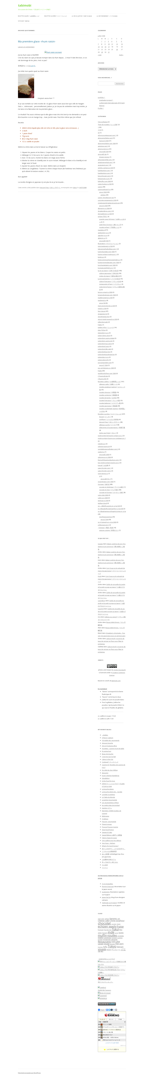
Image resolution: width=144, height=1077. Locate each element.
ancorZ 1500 (103, 365)
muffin (102, 935)
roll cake (115, 941)
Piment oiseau (107, 824)
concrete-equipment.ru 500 (107, 200)
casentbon (101, 601)
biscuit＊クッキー (105, 417)
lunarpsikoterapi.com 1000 (107, 295)
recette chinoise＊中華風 (107, 392)
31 (109, 52)
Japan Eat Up (106, 897)
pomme (120, 938)
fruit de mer (108, 930)
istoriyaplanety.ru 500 (105, 246)
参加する (123, 1045)
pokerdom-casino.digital (106, 338)
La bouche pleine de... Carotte (112, 792)
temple (112, 944)
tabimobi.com (115, 681)
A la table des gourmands (110, 740)
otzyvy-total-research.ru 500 (107, 319)
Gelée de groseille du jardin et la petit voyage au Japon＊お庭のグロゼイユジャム (111, 587)
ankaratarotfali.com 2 (105, 160)
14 (98, 47)
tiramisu (100, 947)
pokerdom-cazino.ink (105, 341)
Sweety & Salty (107, 832)
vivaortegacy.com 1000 (105, 482)
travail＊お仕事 (103, 465)
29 (102, 52)
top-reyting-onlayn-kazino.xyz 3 (108, 463)
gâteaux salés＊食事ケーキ (108, 384)
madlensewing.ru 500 (105, 298)
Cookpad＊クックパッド (110, 762)
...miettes (105, 735)
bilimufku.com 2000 (104, 181)
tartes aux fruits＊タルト (107, 433)
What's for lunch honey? (110, 846)
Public (100, 371)
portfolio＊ (101, 97)
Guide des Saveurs (104, 990)
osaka (100, 937)
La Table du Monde (108, 797)
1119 (99, 130)
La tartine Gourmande (109, 800)
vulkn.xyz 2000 (103, 498)
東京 (102, 951)
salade (101, 944)
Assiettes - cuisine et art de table (113, 749)
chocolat (104, 923)
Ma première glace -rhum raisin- (37, 41)
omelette (120, 936)
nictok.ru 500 (102, 308)
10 (109, 44)
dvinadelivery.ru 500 (105, 214)
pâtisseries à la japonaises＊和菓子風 (112, 428)
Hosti (99, 576)
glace (75, 188)
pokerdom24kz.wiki (104, 349)
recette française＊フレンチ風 (109, 400)
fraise (120, 926)
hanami (105, 933)
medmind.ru (102, 300)
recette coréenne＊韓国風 (108, 395)
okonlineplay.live (103, 317)
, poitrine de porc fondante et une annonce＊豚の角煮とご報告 (112, 546)
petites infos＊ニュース (106, 327)
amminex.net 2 (103, 146)
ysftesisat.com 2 (103, 525)
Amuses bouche (107, 743)
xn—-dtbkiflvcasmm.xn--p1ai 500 (109, 506)
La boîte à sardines (108, 795)
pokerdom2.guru (103, 346)
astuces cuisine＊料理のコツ (109, 530)
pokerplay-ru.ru (103, 357)
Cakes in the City (107, 759)
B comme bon (106, 751)
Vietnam (120, 947)
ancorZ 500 (104, 519)
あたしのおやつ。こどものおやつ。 (113, 849)
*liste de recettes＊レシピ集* (108, 125)
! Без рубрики (103, 122)
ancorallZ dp (102, 154)
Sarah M (101, 609)
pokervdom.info (103, 360)
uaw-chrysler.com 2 (104, 471)
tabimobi (24, 5)
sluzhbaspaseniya (105, 517)
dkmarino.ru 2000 (104, 208)
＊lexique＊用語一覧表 (105, 528)
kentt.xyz (101, 257)
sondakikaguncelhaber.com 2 (108, 449)
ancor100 (102, 303)
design (118, 924)
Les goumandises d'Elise (110, 803)
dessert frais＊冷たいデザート (50, 188)
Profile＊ (101, 108)
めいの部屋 (105, 854)
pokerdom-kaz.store (105, 344)
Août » (121, 55)
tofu (105, 946)
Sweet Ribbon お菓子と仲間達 (112, 835)
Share (102, 1010)
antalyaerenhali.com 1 (105, 162)
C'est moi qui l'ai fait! (109, 757)
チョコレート (116, 950)
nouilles (112, 935)
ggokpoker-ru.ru (103, 233)
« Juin (99, 55)
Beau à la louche (107, 754)
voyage (102, 949)
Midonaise (105, 816)
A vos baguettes (107, 884)
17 (109, 47)
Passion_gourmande (109, 822)
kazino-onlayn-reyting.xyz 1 (107, 254)
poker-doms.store (104, 336)
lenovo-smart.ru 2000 (105, 292)
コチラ (33, 66)
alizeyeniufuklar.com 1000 (107, 143)
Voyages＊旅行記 (23, 21)
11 (112, 44)
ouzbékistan (107, 938)
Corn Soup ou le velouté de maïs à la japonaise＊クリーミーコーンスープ (112, 571)
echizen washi (107, 926)
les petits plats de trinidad (111, 805)
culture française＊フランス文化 (110, 281)
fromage (101, 930)
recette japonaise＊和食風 (108, 406)
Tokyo (112, 946)
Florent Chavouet (108, 886)
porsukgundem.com (104, 363)
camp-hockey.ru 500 (104, 184)
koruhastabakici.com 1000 (107, 265)
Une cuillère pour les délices (111, 841)
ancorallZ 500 (103, 152)
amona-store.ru (103, 149)
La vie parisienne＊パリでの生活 (107, 16)
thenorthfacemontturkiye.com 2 (108, 460)
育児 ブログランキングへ (105, 982)
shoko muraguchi (120, 670)
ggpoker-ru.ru (102, 235)
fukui (115, 929)
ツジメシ (105, 868)
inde (111, 932)
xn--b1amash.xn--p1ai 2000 (107, 522)
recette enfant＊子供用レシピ (109, 227)
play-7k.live (102, 330)
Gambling (101, 230)
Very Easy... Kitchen (108, 843)
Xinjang (109, 950)
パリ (123, 949)
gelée (100, 933)
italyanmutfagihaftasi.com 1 (107, 249)
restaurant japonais (110, 939)
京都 (99, 951)
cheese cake (103, 920)
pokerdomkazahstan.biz (106, 354)
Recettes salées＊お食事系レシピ (28, 16)
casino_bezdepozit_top (106, 198)
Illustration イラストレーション (108, 244)
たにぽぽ (105, 865)
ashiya (107, 919)
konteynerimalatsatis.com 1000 (108, 263)
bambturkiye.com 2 (104, 173)
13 (122, 44)
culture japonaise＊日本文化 (108, 273)
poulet (100, 940)
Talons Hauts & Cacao (109, 838)
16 (105, 47)
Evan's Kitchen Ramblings (110, 776)
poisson (114, 938)
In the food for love (108, 781)
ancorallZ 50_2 (105, 479)
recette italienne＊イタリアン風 (110, 403)
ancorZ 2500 (103, 206)
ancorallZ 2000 (104, 455)
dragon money (104, 157)
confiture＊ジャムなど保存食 (109, 419)
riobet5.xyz (101, 444)
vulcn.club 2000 (103, 495)
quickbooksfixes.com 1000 (107, 373)
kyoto (121, 932)
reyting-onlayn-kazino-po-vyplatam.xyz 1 (112, 438)
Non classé (101, 311)
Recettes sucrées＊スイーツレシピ (55, 16)
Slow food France (108, 830)
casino (100, 187)
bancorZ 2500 (103, 141)
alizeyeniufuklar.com (105, 138)
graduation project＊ (106, 100)
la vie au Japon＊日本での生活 (82, 16)
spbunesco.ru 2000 (104, 457)
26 (117, 49)
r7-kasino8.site (103, 376)
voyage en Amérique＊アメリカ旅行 (111, 487)
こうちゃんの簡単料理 (109, 851)
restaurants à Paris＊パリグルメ (110, 284)
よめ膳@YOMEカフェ (109, 859)
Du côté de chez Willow (110, 770)
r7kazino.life (102, 379)
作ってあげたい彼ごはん (110, 862)
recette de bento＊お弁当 (107, 398)
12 (117, 44)
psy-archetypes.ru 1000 (106, 368)
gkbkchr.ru (101, 238)
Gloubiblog (105, 778)
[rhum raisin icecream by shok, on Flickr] (53, 52)
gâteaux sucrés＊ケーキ (107, 425)
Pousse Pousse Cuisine (110, 827)
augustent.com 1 (103, 165)
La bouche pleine (108, 789)
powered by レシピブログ (107, 959)
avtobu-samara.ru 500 (105, 168)
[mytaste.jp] (102, 998)
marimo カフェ (107, 808)
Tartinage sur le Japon (109, 903)
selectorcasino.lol (104, 446)
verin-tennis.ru (103, 474)
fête (120, 930)
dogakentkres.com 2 (105, 211)
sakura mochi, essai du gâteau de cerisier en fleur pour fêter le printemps (111, 641)
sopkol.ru (101, 452)
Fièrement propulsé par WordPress (29, 1073)
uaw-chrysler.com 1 (104, 468)
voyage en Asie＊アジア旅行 (108, 490)
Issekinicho (106, 892)
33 (98, 133)
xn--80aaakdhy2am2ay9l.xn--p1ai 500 (110, 509)
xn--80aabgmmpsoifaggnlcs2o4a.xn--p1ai (112, 511)
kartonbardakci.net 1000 (106, 252)
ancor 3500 (103, 192)
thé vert (119, 943)
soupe (106, 943)
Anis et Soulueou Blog (109, 746)
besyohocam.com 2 (104, 176)
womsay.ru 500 (103, 501)
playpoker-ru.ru (103, 333)
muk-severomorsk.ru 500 (106, 306)
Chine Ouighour (117, 920)
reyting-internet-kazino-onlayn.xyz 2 (110, 436)
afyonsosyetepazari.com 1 (107, 135)
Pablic (100, 325)
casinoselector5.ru (104, 189)
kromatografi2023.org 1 (106, 268)
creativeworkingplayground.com (109, 203)
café (118, 919)
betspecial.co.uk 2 (104, 179)
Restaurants (104, 941)
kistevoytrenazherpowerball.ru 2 (109, 260)
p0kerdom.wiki (103, 322)
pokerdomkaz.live (104, 352)
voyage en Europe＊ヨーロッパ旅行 (111, 492)
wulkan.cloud (102, 503)
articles (103, 195)
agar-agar (101, 919)
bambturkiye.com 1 (104, 171)
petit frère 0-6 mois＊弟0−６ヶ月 (110, 225)
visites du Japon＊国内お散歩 (109, 276)
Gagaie (100, 544)
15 (102, 47)
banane (113, 918)
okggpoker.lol (102, 314)
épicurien (105, 773)
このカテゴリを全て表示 (112, 1043)
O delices (105, 819)
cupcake (113, 924)
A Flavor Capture (107, 738)
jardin (116, 933)
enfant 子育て (102, 217)
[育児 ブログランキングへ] (104, 979)
